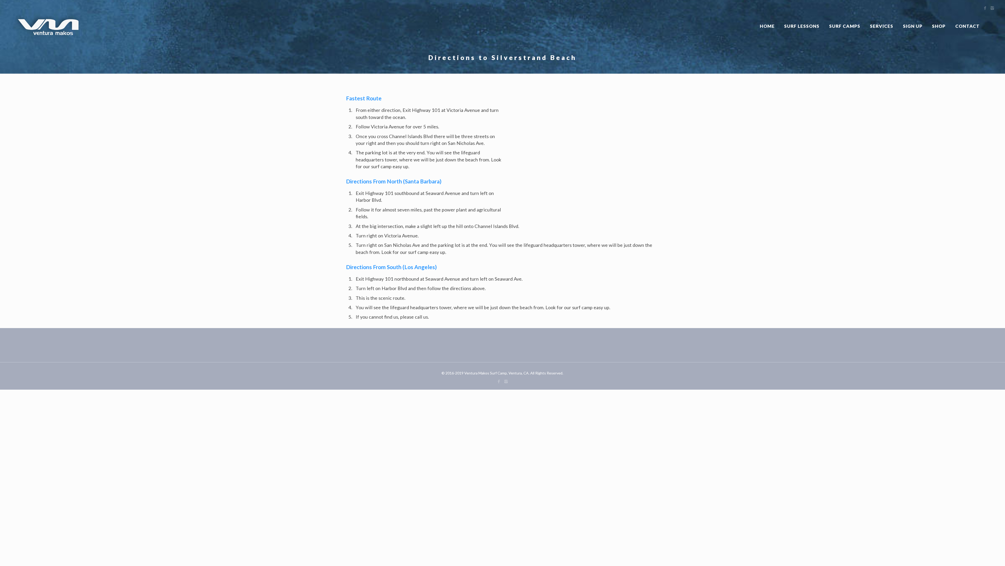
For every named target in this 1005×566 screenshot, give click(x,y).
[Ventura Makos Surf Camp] (48, 26)
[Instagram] (506, 381)
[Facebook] (499, 381)
